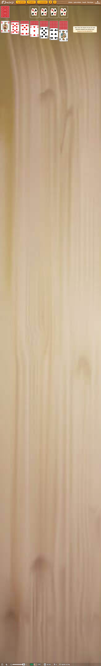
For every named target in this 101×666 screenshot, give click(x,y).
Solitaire (70, 2)
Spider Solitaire (77, 2)
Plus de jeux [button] (90, 2)
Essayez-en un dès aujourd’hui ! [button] (85, 31)
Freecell (84, 2)
